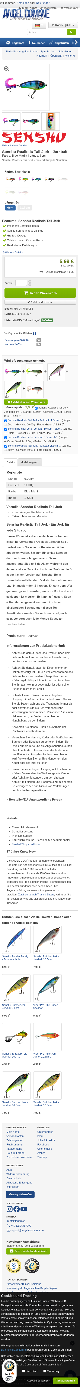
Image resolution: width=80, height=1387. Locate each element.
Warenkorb (71, 8)
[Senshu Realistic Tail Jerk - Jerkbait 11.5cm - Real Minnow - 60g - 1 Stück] (35, 389)
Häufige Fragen (15, 1153)
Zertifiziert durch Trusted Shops (36, 894)
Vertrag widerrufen (20, 1194)
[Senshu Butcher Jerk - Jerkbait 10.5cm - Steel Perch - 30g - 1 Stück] (56, 371)
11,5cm (25, 207)
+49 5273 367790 (21, 1225)
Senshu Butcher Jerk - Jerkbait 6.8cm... (15, 1007)
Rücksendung (14, 1144)
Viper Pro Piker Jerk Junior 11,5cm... (44, 1055)
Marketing (53, 1371)
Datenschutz (13, 1178)
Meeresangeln (14, 1288)
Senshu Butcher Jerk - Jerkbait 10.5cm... (46, 958)
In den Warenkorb (43, 293)
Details (11, 462)
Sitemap (42, 1157)
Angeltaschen (32, 1288)
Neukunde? (43, 2)
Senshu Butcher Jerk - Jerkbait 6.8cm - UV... (33, 437)
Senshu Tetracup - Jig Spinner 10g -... (14, 1055)
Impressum (12, 1186)
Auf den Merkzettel (41, 302)
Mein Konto (29, 8)
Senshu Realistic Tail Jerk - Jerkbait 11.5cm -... (34, 420)
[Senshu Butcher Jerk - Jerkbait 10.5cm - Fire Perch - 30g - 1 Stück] (47, 1085)
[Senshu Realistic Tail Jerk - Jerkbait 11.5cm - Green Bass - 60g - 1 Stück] (34, 371)
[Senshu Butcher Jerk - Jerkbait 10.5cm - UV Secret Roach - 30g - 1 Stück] (16, 1085)
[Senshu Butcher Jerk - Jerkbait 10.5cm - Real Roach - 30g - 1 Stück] (47, 940)
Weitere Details (14, 252)
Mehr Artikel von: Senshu (14, 145)
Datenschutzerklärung (14, 1349)
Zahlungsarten (14, 1140)
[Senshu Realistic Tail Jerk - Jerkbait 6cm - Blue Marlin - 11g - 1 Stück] (11, 121)
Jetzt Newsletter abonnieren (31, 1251)
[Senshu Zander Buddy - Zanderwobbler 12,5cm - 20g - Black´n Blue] (16, 940)
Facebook (43, 1144)
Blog (40, 1136)
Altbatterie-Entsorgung (19, 1182)
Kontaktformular (15, 1221)
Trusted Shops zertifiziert (26, 844)
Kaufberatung (14, 1148)
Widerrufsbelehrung (17, 1174)
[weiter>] (70, 55)
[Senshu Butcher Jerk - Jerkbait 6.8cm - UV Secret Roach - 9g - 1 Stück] (13, 389)
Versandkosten (15, 1136)
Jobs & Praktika (46, 1140)
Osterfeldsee (44, 1148)
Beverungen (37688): (16, 340)
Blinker (26, 1284)
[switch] (9, 1378)
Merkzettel (50, 8)
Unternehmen (45, 1131)
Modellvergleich (30, 462)
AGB (9, 1169)
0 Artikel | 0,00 (63, 25)
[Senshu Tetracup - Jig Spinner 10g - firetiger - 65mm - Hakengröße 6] (16, 1037)
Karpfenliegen (48, 1288)
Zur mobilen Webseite (19, 1157)
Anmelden (23, 2)
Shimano (36, 1284)
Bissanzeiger (14, 1284)
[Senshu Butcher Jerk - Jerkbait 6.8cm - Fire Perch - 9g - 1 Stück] (16, 988)
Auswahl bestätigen (38, 1380)
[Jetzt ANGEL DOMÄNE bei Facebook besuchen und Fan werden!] (9, 1211)
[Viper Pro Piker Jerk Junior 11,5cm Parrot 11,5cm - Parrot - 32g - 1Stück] (47, 1037)
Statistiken (32, 1371)
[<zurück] (41, 55)
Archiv (41, 1153)
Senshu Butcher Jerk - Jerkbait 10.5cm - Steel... (35, 428)
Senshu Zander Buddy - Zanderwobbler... (15, 958)
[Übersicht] (56, 55)
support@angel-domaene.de (27, 1230)
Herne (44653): (13, 344)
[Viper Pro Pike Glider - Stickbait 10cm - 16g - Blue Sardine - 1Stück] (47, 988)
